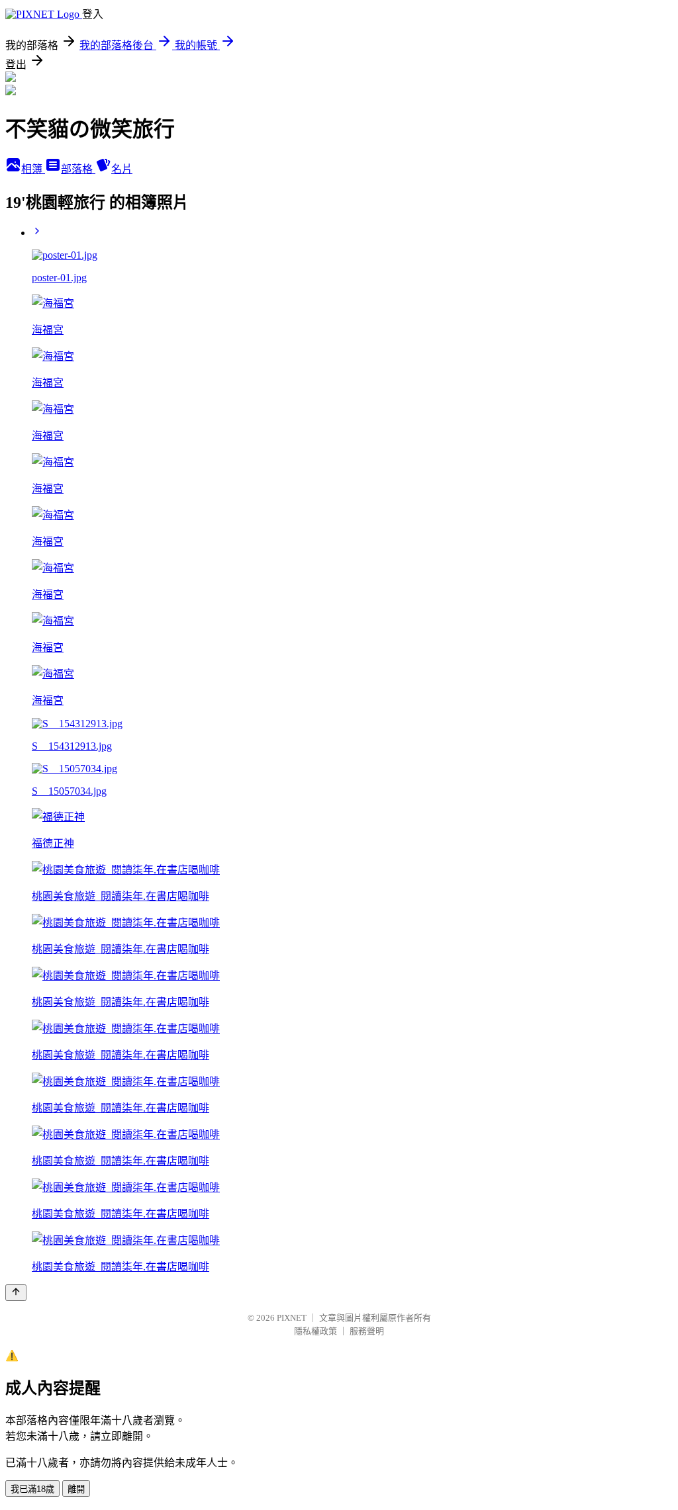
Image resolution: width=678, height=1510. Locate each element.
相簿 (33, 169)
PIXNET (292, 1318)
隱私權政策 (315, 1331)
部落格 (78, 169)
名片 (121, 169)
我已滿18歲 (32, 1489)
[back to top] (15, 1292)
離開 (76, 1489)
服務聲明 (367, 1331)
